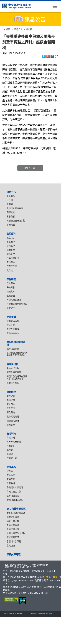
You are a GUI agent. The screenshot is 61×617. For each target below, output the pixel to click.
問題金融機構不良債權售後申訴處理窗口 (17, 377)
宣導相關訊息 (13, 496)
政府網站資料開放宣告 (16, 565)
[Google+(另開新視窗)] (48, 56)
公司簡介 (11, 233)
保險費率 (11, 291)
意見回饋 (11, 545)
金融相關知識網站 (15, 500)
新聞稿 (10, 204)
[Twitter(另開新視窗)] (44, 56)
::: (2, 27)
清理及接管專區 (14, 372)
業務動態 (11, 216)
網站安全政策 (12, 567)
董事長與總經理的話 (16, 513)
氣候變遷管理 (13, 537)
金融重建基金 (13, 368)
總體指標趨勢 (13, 349)
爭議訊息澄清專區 (15, 208)
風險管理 (11, 296)
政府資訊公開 (13, 416)
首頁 (8, 29)
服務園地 (11, 392)
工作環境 (11, 262)
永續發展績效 (13, 517)
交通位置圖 (51, 577)
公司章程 (11, 246)
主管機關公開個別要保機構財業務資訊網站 (17, 354)
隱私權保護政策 (40, 565)
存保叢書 (11, 446)
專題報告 (11, 450)
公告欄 (10, 200)
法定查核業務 (13, 329)
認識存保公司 (13, 521)
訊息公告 (18, 29)
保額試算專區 (14, 554)
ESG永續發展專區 (16, 508)
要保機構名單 (13, 321)
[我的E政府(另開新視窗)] (22, 600)
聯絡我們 (11, 400)
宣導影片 (11, 471)
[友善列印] (56, 56)
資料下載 (11, 325)
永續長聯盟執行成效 (16, 533)
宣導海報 (11, 483)
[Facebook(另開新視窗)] (52, 56)
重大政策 (11, 396)
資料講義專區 (13, 333)
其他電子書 (12, 458)
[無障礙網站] (10, 599)
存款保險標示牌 (14, 491)
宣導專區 (11, 467)
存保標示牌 (12, 266)
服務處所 (11, 425)
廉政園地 (11, 412)
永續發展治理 (13, 525)
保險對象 (11, 287)
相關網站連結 (13, 420)
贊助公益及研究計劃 (16, 220)
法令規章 (11, 308)
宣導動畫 (11, 475)
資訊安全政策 (29, 567)
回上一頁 (30, 168)
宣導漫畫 (11, 479)
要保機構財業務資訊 (16, 343)
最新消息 (11, 196)
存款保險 (11, 283)
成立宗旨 (11, 237)
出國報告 (11, 454)
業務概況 (11, 254)
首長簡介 (11, 242)
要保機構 (11, 317)
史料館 (10, 270)
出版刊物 (11, 433)
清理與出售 (12, 364)
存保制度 (11, 279)
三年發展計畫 (13, 258)
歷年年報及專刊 (14, 442)
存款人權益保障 (14, 300)
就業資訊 (11, 408)
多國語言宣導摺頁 (15, 487)
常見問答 (11, 404)
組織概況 (11, 250)
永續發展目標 (13, 529)
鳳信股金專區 (13, 383)
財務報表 (11, 225)
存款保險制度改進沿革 (17, 304)
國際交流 (11, 212)
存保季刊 (11, 438)
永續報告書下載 (14, 541)
